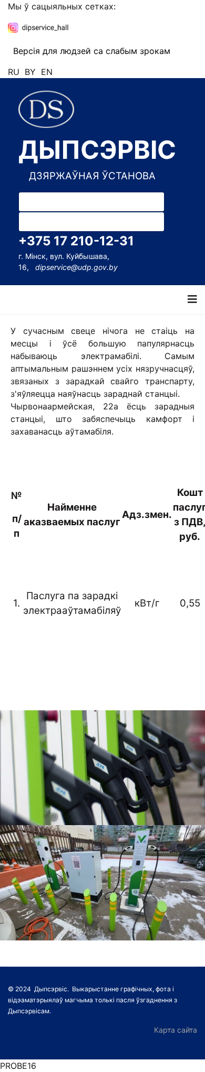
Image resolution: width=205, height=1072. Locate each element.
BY (30, 72)
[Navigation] (192, 299)
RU (13, 72)
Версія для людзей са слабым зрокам (91, 51)
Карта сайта (175, 1029)
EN (47, 72)
